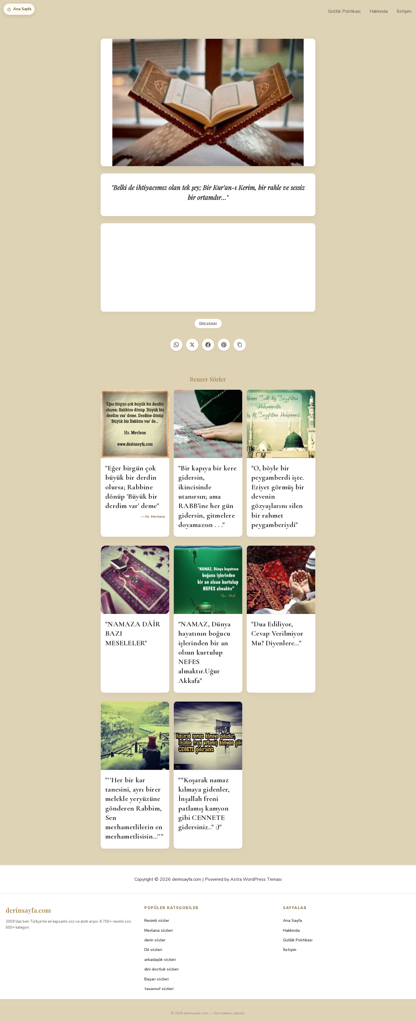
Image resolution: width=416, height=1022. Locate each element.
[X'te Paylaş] (192, 344)
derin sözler (155, 940)
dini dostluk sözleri (161, 969)
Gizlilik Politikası (344, 11)
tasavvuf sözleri (158, 988)
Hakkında (379, 11)
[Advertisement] (208, 267)
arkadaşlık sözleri (160, 959)
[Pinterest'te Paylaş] (224, 344)
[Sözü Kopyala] (239, 344)
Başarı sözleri (156, 979)
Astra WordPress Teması (256, 879)
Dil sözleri (153, 949)
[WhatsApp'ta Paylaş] (176, 344)
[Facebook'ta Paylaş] (208, 344)
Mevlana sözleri (158, 930)
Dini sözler (208, 323)
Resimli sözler (156, 920)
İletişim (404, 11)
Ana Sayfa (22, 9)
